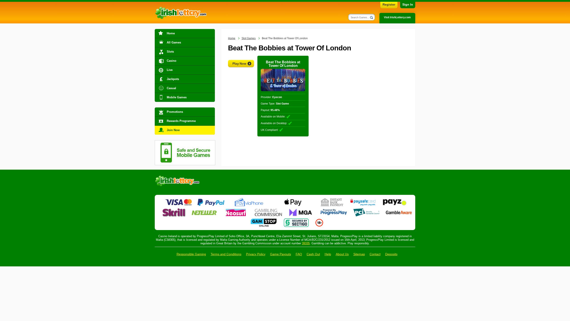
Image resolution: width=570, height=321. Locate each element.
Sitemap (359, 254)
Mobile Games (177, 97)
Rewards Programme (181, 121)
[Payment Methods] (178, 200)
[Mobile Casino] (185, 143)
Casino (171, 60)
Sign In (407, 4)
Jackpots (173, 79)
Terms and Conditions (226, 254)
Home (171, 33)
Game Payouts (280, 254)
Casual (171, 88)
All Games (174, 42)
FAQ (299, 254)
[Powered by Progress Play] (333, 210)
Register (389, 4)
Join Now (173, 130)
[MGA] (301, 210)
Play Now (239, 63)
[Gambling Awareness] (399, 210)
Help (328, 254)
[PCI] (366, 210)
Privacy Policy (255, 254)
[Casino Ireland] (180, 13)
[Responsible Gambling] (319, 220)
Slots (170, 51)
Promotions (175, 111)
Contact (375, 254)
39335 (306, 243)
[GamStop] (263, 220)
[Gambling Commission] (268, 210)
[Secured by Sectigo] (296, 220)
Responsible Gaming (191, 254)
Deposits (391, 254)
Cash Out (313, 254)
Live (170, 70)
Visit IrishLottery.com (397, 17)
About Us (342, 254)
